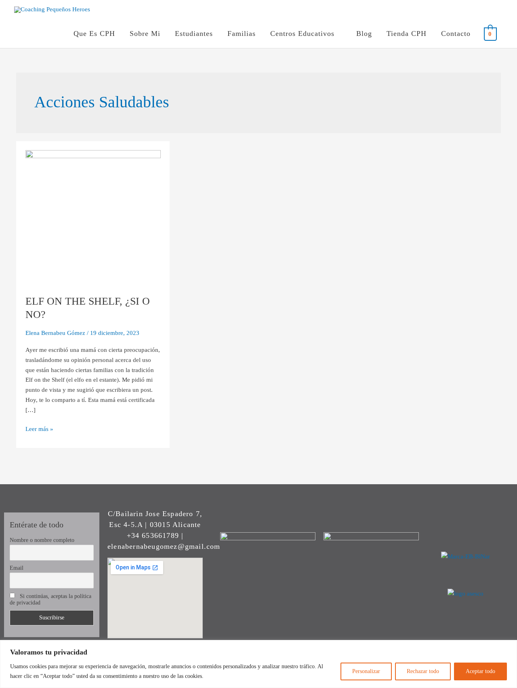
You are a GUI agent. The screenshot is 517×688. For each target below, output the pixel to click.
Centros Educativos (302, 33)
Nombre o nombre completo (42, 540)
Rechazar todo (423, 671)
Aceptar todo (480, 671)
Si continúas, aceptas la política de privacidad (50, 599)
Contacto (456, 33)
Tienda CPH (407, 33)
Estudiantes (194, 33)
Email (16, 568)
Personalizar (366, 671)
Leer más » (39, 428)
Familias (241, 33)
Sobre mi (145, 33)
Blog (364, 33)
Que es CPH (94, 33)
